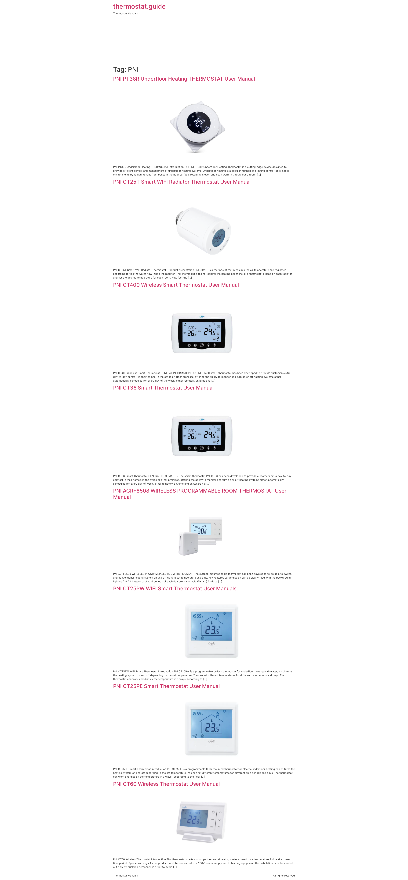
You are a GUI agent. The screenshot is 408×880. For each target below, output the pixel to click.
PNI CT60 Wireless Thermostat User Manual (166, 784)
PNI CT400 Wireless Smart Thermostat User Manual (176, 285)
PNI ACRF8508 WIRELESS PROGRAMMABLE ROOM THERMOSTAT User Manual (199, 494)
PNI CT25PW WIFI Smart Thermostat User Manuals (175, 588)
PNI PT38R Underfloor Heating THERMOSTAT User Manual (184, 79)
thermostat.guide (139, 6)
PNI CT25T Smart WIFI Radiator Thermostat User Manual (182, 182)
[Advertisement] (204, 41)
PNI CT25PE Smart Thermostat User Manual (166, 686)
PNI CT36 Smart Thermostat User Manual (163, 388)
